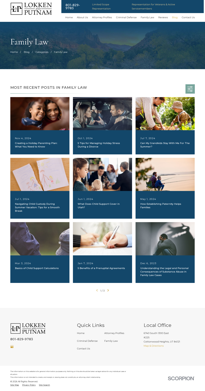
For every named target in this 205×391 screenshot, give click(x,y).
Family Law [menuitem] (147, 17)
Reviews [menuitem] (163, 17)
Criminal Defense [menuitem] (126, 17)
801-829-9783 (73, 6)
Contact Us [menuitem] (188, 17)
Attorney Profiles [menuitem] (102, 17)
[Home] (31, 8)
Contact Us (83, 348)
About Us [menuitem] (82, 17)
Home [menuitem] (69, 17)
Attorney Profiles (114, 333)
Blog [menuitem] (175, 17)
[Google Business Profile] (12, 346)
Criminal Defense (87, 341)
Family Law (111, 341)
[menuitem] (14, 385)
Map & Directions (154, 345)
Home (81, 333)
